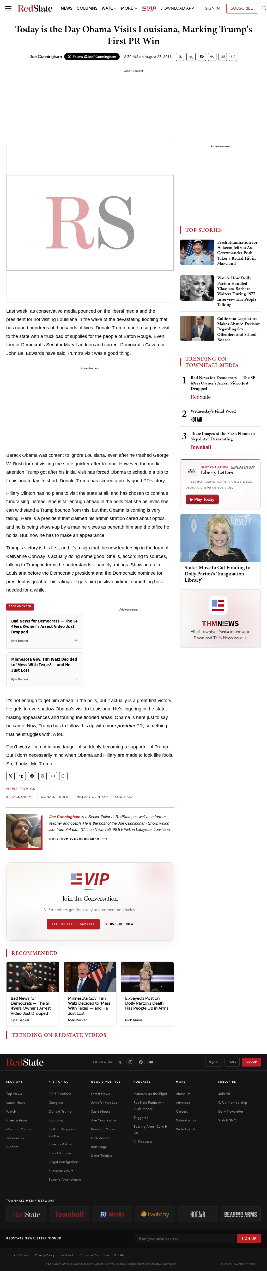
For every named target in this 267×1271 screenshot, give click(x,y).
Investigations (17, 1120)
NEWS (66, 8)
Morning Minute (18, 1129)
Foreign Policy (60, 1144)
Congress (56, 1103)
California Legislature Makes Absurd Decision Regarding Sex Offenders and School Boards (239, 329)
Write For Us (185, 1129)
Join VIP (251, 1062)
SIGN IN (212, 8)
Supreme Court (61, 1171)
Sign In (214, 1062)
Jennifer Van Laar (105, 1103)
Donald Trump (60, 1111)
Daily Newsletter (230, 1111)
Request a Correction (94, 1255)
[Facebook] (141, 1062)
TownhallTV (15, 1138)
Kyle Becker (20, 1020)
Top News (14, 1094)
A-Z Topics (58, 1081)
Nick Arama (134, 1020)
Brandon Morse (103, 1129)
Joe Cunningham (46, 56)
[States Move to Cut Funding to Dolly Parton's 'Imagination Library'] (220, 537)
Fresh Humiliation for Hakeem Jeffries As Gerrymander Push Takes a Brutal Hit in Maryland (237, 253)
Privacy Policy (44, 1255)
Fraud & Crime (60, 1153)
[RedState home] (25, 1062)
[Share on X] (180, 57)
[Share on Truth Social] (191, 57)
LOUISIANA (124, 797)
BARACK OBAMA (20, 797)
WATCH (109, 8)
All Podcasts (143, 1142)
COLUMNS (87, 8)
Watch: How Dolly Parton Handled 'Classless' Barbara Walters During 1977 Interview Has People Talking (236, 291)
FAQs (232, 1062)
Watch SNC (227, 1120)
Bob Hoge (99, 1147)
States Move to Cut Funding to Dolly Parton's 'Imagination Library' (217, 573)
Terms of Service (18, 1255)
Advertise (183, 1103)
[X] (120, 1062)
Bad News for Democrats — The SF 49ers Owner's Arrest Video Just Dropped (31, 1006)
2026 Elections (60, 1094)
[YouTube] (151, 1062)
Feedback (67, 1255)
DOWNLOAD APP (177, 8)
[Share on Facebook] (202, 57)
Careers (182, 1111)
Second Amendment (65, 1180)
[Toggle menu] (8, 8)
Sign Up (249, 1239)
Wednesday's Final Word (213, 411)
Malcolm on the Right (150, 1094)
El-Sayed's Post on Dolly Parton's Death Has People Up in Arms (146, 1003)
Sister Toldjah (101, 1156)
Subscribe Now (119, 924)
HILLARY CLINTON (92, 797)
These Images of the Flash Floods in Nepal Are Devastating (223, 436)
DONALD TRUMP (55, 797)
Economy (56, 1120)
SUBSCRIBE (242, 8)
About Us (183, 1094)
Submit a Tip (186, 1120)
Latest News (15, 1103)
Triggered (141, 1118)
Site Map (120, 1255)
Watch (11, 1111)
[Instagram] (130, 1062)
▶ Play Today (202, 499)
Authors (12, 1147)
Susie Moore (100, 1111)
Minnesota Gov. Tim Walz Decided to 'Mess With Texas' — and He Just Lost (89, 1006)
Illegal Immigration (63, 1162)
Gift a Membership (232, 1103)
